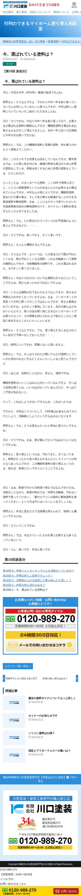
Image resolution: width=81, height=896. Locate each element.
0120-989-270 (22, 890)
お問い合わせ (69, 891)
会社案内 (8, 12)
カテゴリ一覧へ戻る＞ (18, 666)
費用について (61, 12)
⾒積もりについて (40, 12)
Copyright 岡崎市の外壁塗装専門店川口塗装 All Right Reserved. (40, 864)
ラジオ (9, 64)
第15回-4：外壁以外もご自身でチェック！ (28, 575)
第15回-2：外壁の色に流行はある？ (24, 584)
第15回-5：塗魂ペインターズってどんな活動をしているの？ (38, 570)
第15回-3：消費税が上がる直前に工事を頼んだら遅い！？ (37, 580)
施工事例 (21, 12)
